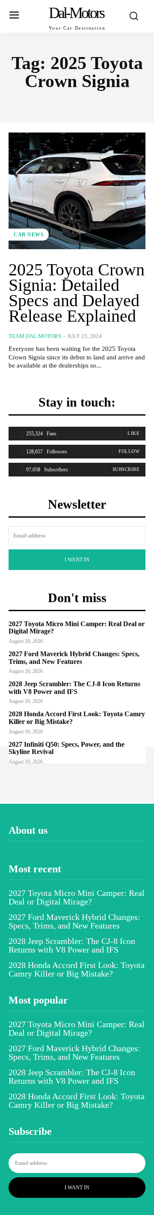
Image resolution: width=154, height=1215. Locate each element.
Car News (29, 235)
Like (133, 433)
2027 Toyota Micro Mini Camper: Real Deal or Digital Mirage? (77, 897)
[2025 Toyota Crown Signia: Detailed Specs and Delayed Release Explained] (77, 191)
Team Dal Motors (35, 336)
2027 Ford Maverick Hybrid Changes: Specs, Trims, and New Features (74, 657)
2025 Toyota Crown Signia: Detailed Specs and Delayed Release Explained (77, 293)
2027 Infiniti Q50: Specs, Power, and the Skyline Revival (66, 748)
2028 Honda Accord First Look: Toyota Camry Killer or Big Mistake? (77, 969)
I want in (77, 560)
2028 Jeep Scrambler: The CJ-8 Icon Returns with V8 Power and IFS (74, 687)
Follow (128, 451)
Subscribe (126, 469)
